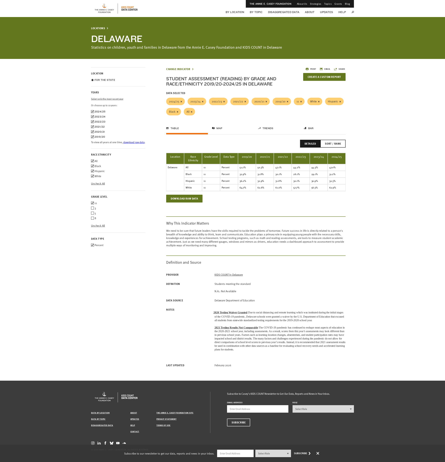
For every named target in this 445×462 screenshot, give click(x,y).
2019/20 (280, 101)
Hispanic (333, 101)
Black (172, 112)
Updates (326, 12)
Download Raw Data (184, 198)
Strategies (315, 4)
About (309, 12)
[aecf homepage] (104, 8)
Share (342, 69)
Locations (98, 28)
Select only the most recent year (107, 99)
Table (175, 128)
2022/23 (217, 101)
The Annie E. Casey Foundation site (174, 412)
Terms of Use (163, 425)
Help (342, 12)
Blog (347, 4)
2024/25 (174, 101)
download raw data (134, 142)
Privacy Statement (166, 419)
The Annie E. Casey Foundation (270, 3)
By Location (235, 12)
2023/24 (195, 101)
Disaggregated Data (283, 12)
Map (219, 128)
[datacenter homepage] (129, 8)
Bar (311, 128)
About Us (302, 4)
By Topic (256, 12)
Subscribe (239, 422)
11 (298, 101)
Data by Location (100, 412)
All (188, 112)
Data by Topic (98, 419)
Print (313, 69)
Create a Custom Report (324, 77)
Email (327, 69)
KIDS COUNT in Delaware (229, 275)
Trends (267, 128)
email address (235, 402)
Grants (338, 4)
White (313, 101)
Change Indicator (178, 69)
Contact (134, 431)
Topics (328, 4)
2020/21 (259, 101)
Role (295, 402)
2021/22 (238, 101)
